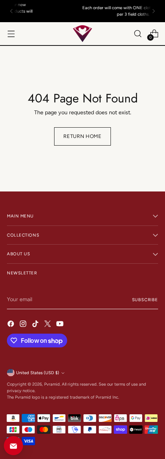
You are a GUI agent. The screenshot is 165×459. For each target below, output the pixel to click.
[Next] (153, 11)
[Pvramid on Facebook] (11, 325)
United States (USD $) (37, 372)
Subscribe (145, 299)
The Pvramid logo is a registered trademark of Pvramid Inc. (63, 397)
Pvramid (52, 384)
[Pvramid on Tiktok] (36, 325)
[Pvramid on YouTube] (60, 325)
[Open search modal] (137, 34)
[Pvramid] (82, 33)
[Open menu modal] (11, 34)
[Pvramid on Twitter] (48, 325)
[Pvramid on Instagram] (23, 325)
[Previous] (11, 11)
